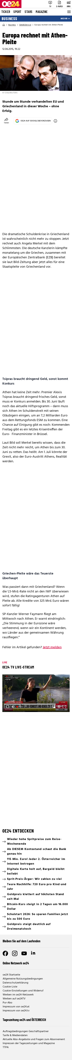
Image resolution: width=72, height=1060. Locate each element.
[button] (36, 693)
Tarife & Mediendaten (15, 1035)
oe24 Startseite (11, 975)
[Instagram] (14, 953)
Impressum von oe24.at (16, 1007)
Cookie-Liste (10, 987)
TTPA (6, 1047)
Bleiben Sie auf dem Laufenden (21, 941)
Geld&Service (25, 25)
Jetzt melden (52, 647)
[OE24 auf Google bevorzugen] (55, 121)
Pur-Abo (7, 1003)
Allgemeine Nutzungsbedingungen (23, 979)
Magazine (42, 12)
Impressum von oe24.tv (16, 1011)
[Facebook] (5, 953)
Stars (28, 12)
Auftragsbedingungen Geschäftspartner (26, 1031)
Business (9, 18)
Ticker (5, 12)
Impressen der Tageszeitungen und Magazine (29, 1043)
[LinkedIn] (33, 953)
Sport (17, 12)
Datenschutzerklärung (15, 983)
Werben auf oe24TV (14, 999)
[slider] (20, 706)
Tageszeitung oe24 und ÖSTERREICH (24, 1020)
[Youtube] (24, 953)
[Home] (3, 25)
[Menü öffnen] (68, 12)
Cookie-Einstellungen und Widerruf (23, 991)
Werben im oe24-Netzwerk (18, 995)
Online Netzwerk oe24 (16, 963)
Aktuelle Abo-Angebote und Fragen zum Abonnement (34, 1039)
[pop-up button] (59, 706)
